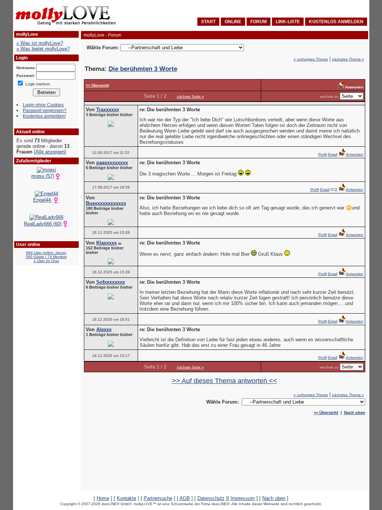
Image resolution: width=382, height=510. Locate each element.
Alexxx (104, 329)
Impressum (243, 498)
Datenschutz (211, 498)
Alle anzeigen (50, 152)
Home (103, 498)
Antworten (354, 154)
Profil (322, 154)
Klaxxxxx (106, 243)
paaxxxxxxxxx (112, 162)
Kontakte (126, 498)
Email (332, 154)
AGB (184, 498)
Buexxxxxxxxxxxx (106, 203)
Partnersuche (158, 498)
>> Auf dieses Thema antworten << (224, 381)
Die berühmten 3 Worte (143, 68)
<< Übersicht (326, 412)
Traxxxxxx (107, 109)
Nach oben (354, 412)
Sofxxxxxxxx (110, 282)
